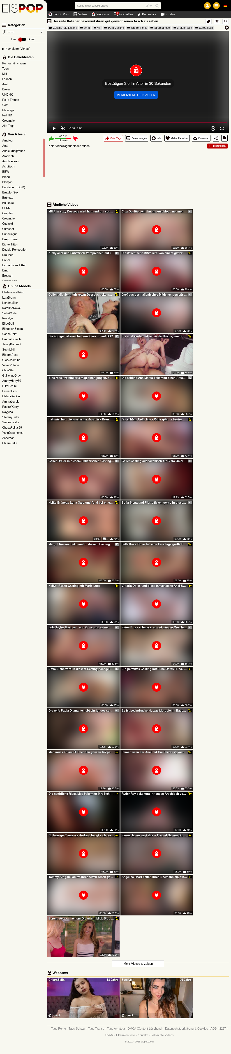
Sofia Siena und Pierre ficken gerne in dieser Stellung (154, 502)
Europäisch (206, 27)
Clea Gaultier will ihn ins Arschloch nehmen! (153, 211)
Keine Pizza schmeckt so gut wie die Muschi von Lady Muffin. (154, 627)
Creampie (9, 120)
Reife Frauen (11, 99)
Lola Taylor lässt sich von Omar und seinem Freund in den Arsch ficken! (81, 627)
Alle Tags (8, 125)
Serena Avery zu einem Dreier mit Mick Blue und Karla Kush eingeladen (81, 918)
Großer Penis (139, 27)
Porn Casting (116, 27)
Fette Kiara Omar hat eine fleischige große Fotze (154, 544)
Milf (5, 73)
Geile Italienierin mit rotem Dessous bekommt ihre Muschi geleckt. (81, 294)
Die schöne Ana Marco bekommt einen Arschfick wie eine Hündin (154, 378)
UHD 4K (8, 94)
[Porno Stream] (23, 9)
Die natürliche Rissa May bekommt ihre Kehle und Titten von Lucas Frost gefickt (81, 793)
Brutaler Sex (184, 27)
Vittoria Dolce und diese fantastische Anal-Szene (154, 585)
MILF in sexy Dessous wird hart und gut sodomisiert (81, 211)
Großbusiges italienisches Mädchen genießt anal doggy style (154, 294)
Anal (5, 84)
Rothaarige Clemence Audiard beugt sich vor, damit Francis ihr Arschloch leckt (81, 835)
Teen (5, 68)
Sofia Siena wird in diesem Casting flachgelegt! (81, 669)
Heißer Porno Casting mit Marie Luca (74, 585)
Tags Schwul (77, 1028)
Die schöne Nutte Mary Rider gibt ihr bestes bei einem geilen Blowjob (154, 419)
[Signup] (207, 5)
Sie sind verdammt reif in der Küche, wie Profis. (154, 336)
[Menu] (216, 5)
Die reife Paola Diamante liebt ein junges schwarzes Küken (81, 710)
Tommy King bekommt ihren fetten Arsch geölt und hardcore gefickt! (81, 877)
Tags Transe (96, 1028)
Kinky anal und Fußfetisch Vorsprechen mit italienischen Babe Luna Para (81, 253)
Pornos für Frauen (14, 63)
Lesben (7, 79)
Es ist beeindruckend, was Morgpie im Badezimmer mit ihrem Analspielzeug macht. (154, 710)
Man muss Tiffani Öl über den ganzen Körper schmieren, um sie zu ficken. (81, 752)
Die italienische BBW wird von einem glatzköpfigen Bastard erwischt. (154, 253)
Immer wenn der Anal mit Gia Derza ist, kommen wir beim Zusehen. (154, 752)
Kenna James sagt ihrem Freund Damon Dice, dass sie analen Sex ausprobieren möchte (154, 835)
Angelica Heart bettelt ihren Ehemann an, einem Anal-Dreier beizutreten (154, 877)
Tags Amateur (116, 1028)
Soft (5, 105)
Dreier (6, 89)
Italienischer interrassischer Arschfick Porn (79, 419)
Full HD (7, 115)
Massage (8, 110)
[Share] (216, 138)
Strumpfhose (162, 27)
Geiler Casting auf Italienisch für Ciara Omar (152, 461)
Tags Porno (58, 1028)
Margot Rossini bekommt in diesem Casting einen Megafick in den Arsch (81, 544)
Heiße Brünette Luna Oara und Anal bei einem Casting (81, 502)
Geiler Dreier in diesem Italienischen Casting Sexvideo (81, 461)
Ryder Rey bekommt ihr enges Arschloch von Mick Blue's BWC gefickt (154, 793)
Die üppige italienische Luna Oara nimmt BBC (81, 336)
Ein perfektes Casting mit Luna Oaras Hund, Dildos (154, 669)
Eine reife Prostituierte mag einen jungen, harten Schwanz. (81, 378)
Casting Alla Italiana (65, 27)
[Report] (224, 138)
